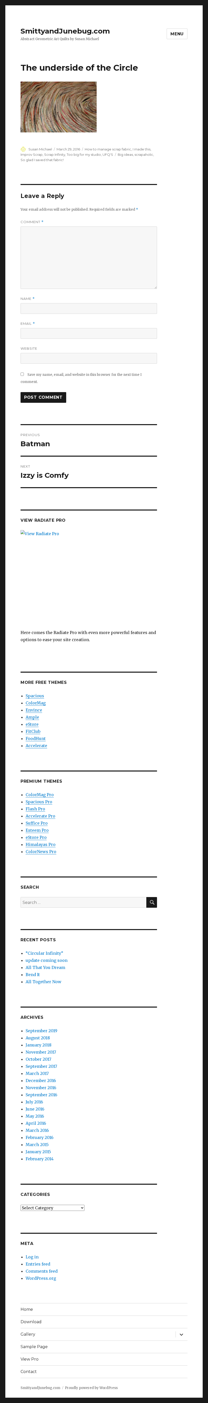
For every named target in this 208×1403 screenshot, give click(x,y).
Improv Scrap (32, 154)
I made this (141, 149)
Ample (32, 717)
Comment (32, 222)
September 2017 (41, 1066)
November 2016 (41, 1087)
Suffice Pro (37, 823)
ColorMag (36, 702)
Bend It (33, 974)
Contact (29, 1371)
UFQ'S (107, 154)
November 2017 (41, 1052)
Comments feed (42, 1271)
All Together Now (43, 981)
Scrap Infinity (54, 154)
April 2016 (36, 1123)
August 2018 (38, 1037)
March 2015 (37, 1144)
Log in (32, 1256)
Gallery (28, 1334)
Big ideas (125, 154)
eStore (32, 724)
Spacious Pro (39, 801)
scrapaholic (143, 154)
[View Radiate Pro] (89, 579)
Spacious (35, 695)
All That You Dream (45, 967)
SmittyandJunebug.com (65, 31)
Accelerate (36, 745)
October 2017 (38, 1059)
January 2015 (38, 1151)
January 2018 (38, 1044)
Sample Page (34, 1346)
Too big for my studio (84, 154)
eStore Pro (36, 837)
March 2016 (37, 1130)
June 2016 (35, 1109)
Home (27, 1309)
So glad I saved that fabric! (42, 160)
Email (28, 323)
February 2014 (40, 1158)
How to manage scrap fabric (108, 149)
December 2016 (41, 1080)
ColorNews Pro (41, 851)
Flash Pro (35, 808)
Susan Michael (40, 149)
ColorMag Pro (40, 794)
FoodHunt (36, 738)
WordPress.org (41, 1278)
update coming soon (46, 960)
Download (31, 1321)
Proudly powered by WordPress (91, 1388)
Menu (177, 34)
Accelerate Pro (40, 816)
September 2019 (41, 1030)
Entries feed (38, 1264)
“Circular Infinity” (44, 953)
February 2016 (40, 1137)
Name (28, 299)
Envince (34, 710)
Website (29, 348)
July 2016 (34, 1101)
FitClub (33, 731)
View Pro (30, 1359)
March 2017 (37, 1073)
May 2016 (35, 1116)
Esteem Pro (37, 830)
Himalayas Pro (41, 844)
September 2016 (41, 1094)
